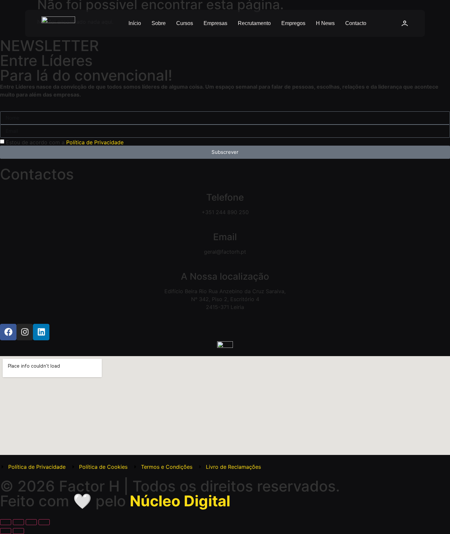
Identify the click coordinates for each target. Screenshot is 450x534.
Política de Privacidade (95, 142)
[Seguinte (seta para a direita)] (18, 531)
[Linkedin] (41, 332)
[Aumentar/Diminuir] (5, 522)
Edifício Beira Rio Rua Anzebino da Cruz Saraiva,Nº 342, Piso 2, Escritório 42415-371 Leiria (225, 299)
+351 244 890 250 (225, 212)
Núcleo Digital (180, 501)
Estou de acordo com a (65, 142)
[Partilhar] (31, 522)
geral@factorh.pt (225, 251)
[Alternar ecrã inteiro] (18, 522)
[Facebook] (8, 332)
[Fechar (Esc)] (44, 522)
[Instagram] (24, 332)
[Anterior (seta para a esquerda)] (5, 531)
